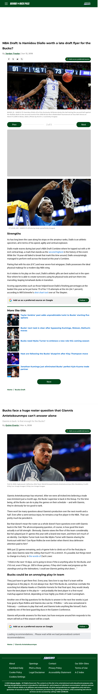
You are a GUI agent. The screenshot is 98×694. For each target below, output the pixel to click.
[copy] (21, 59)
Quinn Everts (12, 425)
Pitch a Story (35, 668)
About (12, 663)
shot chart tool (41, 292)
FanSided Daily (16, 668)
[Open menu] (6, 3)
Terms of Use (81, 668)
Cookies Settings (17, 677)
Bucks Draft (20, 390)
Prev (14, 124)
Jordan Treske (12, 53)
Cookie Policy (15, 672)
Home (9, 390)
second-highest (56, 252)
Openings (33, 663)
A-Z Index (79, 672)
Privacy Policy (55, 668)
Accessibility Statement (60, 672)
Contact (52, 663)
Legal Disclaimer (37, 672)
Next (83, 124)
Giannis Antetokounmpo (26, 644)
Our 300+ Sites (82, 663)
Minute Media (15, 683)
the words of (35, 556)
